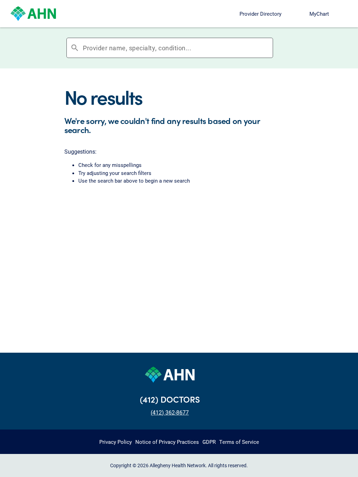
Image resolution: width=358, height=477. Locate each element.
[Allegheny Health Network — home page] (33, 13)
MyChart (319, 13)
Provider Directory (260, 13)
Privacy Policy (115, 441)
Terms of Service (239, 441)
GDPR (209, 441)
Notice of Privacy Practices (167, 441)
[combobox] (178, 48)
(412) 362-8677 (170, 412)
